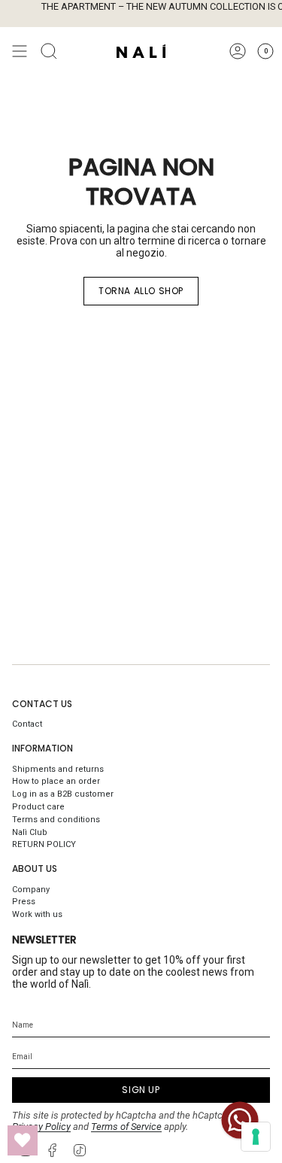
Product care (38, 807)
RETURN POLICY (44, 844)
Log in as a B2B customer (63, 794)
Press (23, 901)
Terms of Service (126, 1126)
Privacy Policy (41, 1126)
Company (31, 889)
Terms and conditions (56, 819)
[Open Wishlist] (23, 1140)
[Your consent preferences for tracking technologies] (255, 1136)
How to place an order (56, 781)
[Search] (49, 51)
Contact (27, 724)
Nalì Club (29, 832)
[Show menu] (20, 51)
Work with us (37, 914)
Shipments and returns (58, 769)
